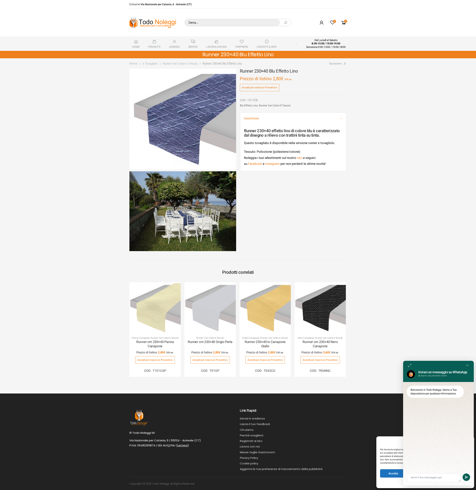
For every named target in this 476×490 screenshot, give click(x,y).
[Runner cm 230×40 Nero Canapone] (320, 308)
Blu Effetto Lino (249, 105)
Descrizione (251, 118)
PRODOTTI (154, 46)
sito (299, 158)
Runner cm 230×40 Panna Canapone (155, 344)
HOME (135, 46)
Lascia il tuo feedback (255, 424)
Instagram (272, 164)
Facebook (254, 164)
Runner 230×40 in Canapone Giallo (265, 344)
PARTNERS (241, 46)
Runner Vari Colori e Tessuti (180, 63)
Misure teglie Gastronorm (257, 452)
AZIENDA (174, 46)
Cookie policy (249, 463)
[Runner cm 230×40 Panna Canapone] (155, 308)
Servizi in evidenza (252, 418)
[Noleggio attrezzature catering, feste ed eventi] (152, 22)
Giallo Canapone (250, 338)
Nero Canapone (306, 338)
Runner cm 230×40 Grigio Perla (210, 342)
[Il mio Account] (321, 23)
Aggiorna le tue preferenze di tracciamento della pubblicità (281, 469)
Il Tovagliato (150, 63)
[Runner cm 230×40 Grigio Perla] (210, 308)
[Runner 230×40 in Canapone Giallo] (265, 308)
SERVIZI (192, 46)
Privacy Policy (249, 458)
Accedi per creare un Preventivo (259, 87)
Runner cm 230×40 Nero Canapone (320, 344)
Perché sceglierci (251, 435)
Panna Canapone (140, 338)
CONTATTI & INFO (267, 46)
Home (133, 63)
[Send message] (466, 477)
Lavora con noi (250, 446)
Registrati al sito (251, 441)
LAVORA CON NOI (216, 46)
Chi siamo (247, 430)
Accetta (393, 473)
